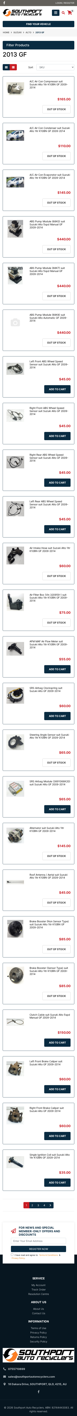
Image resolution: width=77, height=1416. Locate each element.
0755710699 (16, 1369)
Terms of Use (38, 1328)
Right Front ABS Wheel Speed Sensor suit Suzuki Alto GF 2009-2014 (49, 411)
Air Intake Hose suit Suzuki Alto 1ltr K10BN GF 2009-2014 (50, 549)
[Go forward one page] (50, 1205)
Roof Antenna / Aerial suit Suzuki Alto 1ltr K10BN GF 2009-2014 (49, 876)
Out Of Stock (56, 109)
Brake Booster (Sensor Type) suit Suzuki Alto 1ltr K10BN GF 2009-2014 (49, 970)
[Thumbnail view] (6, 67)
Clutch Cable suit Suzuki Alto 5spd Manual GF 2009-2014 (50, 1016)
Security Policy (38, 1341)
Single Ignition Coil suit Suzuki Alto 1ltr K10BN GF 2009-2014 (50, 1156)
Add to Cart (57, 389)
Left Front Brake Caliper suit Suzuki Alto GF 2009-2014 (46, 1063)
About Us (38, 1308)
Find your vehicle (38, 24)
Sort (30, 67)
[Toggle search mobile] (62, 12)
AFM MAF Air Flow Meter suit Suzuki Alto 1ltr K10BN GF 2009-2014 (49, 644)
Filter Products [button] (17, 45)
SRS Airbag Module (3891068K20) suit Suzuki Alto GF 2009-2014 (50, 783)
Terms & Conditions (48, 1255)
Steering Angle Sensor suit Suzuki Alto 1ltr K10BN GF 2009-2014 (49, 736)
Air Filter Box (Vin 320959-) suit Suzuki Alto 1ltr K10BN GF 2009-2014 (49, 597)
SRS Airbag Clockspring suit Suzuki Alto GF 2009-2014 (46, 689)
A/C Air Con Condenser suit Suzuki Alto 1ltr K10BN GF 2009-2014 (50, 129)
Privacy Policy (18, 1258)
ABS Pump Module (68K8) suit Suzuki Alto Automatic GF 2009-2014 (48, 317)
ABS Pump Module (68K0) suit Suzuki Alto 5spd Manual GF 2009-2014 (47, 224)
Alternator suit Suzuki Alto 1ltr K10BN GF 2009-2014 (47, 829)
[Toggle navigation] (55, 13)
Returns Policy (38, 1337)
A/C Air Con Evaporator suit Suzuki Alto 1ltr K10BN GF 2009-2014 (50, 176)
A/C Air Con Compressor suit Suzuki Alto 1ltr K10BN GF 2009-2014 (49, 84)
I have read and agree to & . (36, 1256)
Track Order (39, 1289)
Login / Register (65, 3)
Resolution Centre (38, 1293)
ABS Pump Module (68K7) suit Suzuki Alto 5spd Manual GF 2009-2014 (47, 271)
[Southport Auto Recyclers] (22, 12)
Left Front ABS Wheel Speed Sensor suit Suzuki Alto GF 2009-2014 (49, 364)
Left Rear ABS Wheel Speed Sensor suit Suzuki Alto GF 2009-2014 (49, 504)
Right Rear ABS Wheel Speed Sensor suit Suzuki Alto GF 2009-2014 (49, 457)
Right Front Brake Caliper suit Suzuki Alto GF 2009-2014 (47, 1109)
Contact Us (38, 1313)
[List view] (13, 67)
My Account (38, 1285)
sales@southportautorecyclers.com (31, 1376)
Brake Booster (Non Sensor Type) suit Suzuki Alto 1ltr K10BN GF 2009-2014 (49, 924)
